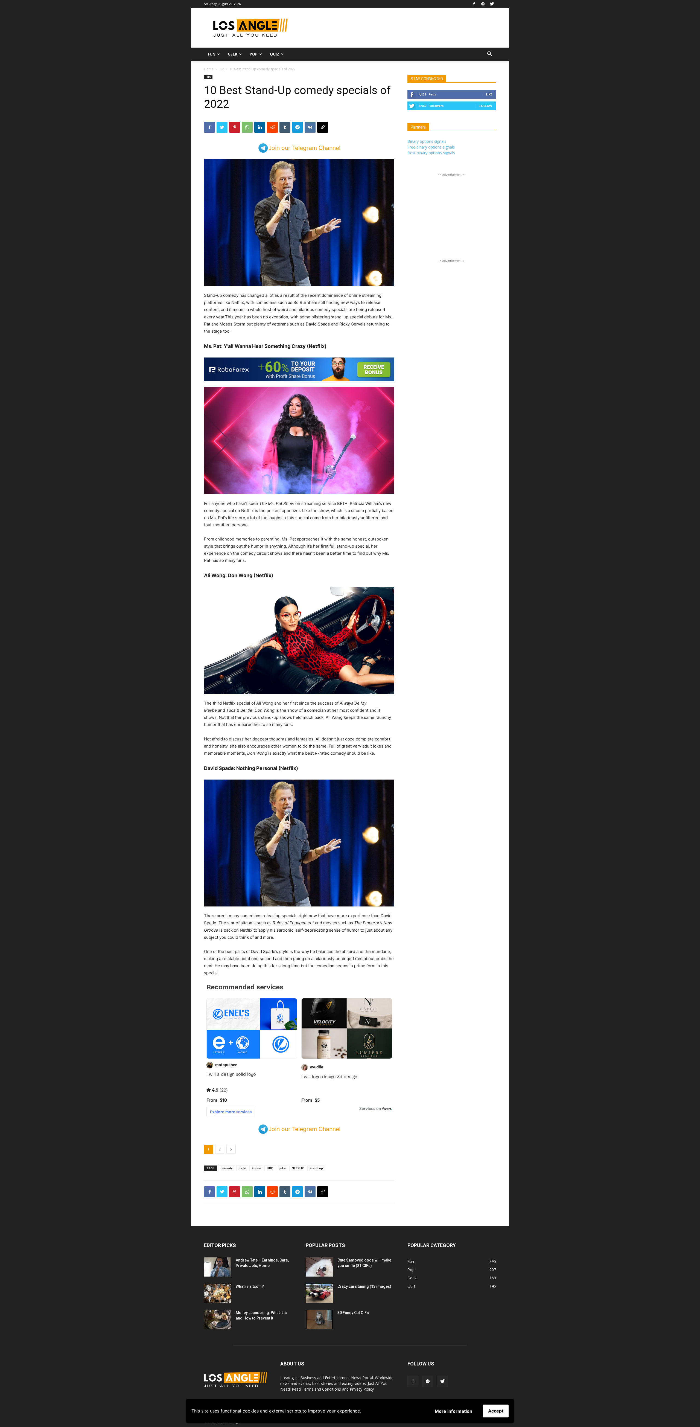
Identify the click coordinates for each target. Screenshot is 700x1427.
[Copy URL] (322, 127)
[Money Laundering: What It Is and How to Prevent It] (217, 1319)
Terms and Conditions (321, 1389)
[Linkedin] (259, 127)
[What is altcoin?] (217, 1293)
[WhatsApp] (247, 127)
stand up (316, 1168)
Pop (254, 54)
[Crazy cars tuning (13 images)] (319, 1293)
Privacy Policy (362, 1389)
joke (282, 1168)
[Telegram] (483, 4)
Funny (256, 1168)
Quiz (274, 54)
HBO (270, 1168)
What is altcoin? (250, 1286)
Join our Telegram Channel (304, 147)
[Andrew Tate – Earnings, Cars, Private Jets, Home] (217, 1267)
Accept (495, 1411)
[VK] (310, 127)
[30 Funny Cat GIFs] (319, 1319)
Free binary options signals (431, 147)
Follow (485, 106)
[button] (489, 54)
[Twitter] (492, 4)
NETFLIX (298, 1168)
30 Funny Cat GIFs (353, 1312)
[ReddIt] (272, 127)
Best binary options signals (431, 152)
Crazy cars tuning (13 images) (364, 1286)
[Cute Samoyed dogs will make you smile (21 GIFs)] (319, 1267)
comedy (227, 1168)
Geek (232, 54)
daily (242, 1168)
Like (489, 94)
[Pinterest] (234, 127)
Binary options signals (426, 141)
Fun (211, 54)
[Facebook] (474, 4)
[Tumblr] (284, 127)
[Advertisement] (396, 27)
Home (209, 69)
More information (453, 1411)
